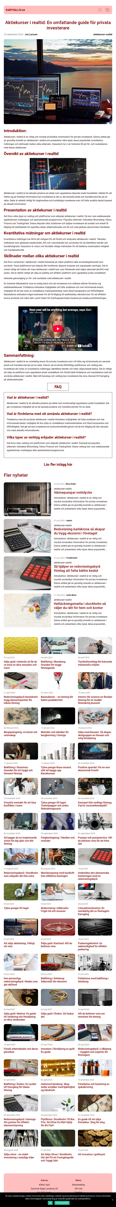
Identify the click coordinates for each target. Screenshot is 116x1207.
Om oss (78, 1188)
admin (69, 520)
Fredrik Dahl (71, 558)
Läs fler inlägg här (58, 464)
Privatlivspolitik (62, 1203)
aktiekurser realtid (102, 34)
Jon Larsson (31, 34)
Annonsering (78, 1184)
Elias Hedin (71, 484)
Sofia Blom (71, 595)
